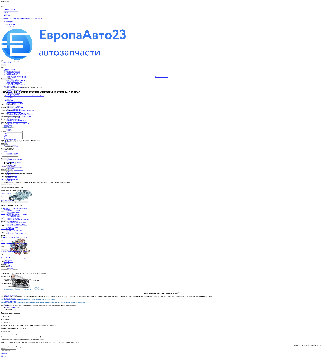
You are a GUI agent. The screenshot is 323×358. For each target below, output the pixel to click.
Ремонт (6, 12)
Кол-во (3, 154)
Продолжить (4, 143)
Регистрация (11, 24)
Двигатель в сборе (13, 117)
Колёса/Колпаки (8, 126)
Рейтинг (3, 142)
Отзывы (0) (7, 102)
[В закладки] (8, 221)
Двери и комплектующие (16, 84)
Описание (7, 99)
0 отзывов (3, 166)
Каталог (3, 65)
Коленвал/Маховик (14, 119)
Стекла (6, 304)
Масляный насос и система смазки (20, 114)
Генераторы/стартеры (14, 102)
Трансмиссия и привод (10, 145)
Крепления (10, 168)
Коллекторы (10, 213)
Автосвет (6, 263)
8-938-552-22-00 (6, 62)
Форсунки (10, 268)
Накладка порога (13, 83)
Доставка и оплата (9, 9)
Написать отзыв (12, 166)
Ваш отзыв (4, 138)
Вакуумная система (14, 109)
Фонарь (9, 266)
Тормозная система (9, 298)
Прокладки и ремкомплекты (17, 122)
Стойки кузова (12, 79)
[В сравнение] (9, 221)
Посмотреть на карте (7, 200)
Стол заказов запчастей (10, 74)
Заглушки (10, 89)
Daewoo (16, 146)
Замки (9, 174)
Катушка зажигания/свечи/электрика (20, 110)
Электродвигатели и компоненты (17, 225)
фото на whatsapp (6, 179)
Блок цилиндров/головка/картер (18, 113)
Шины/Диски (8, 125)
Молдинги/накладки (14, 82)
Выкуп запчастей (9, 72)
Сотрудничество (8, 71)
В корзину (3, 159)
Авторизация (11, 25)
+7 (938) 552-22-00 (6, 193)
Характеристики (9, 100)
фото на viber (14, 179)
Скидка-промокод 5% (6, 169)
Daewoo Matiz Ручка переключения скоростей (14, 257)
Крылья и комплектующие (16, 76)
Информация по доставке (7, 201)
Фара (9, 129)
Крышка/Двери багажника (15, 170)
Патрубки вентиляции (15, 103)
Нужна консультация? (21, 201)
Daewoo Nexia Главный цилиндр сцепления (14, 243)
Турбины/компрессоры (14, 216)
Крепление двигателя (14, 106)
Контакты (4, 3)
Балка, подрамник (12, 153)
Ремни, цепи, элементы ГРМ (16, 120)
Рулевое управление (10, 301)
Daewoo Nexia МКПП (7, 229)
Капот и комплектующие (16, 80)
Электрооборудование (10, 295)
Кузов (5, 151)
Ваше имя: (4, 131)
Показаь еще (4, 266)
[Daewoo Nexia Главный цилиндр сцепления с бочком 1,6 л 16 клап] (24, 96)
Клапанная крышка (14, 112)
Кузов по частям (13, 94)
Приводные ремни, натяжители (18, 123)
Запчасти (6, 14)
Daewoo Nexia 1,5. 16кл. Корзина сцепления (14, 214)
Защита (10, 97)
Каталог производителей (11, 11)
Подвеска (7, 135)
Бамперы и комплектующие (17, 77)
